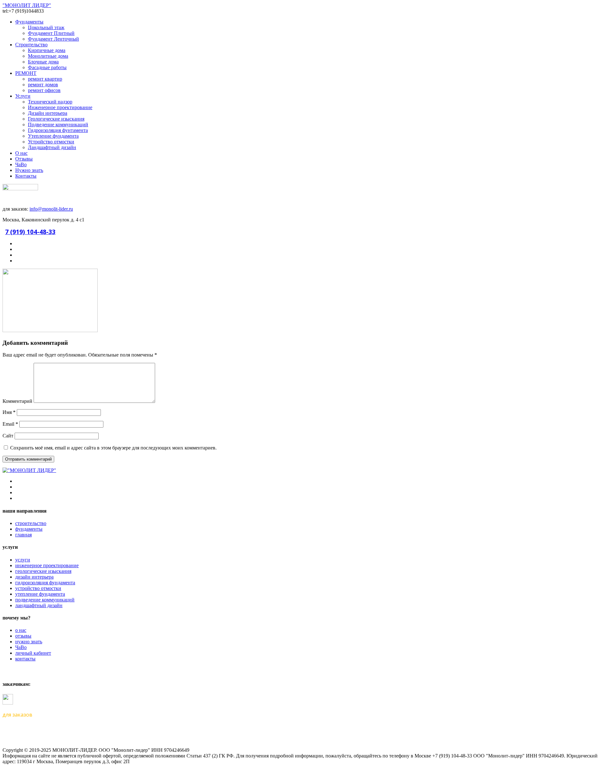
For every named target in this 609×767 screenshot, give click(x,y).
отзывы (23, 636)
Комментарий (17, 401)
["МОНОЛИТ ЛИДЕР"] (29, 470)
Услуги (22, 96)
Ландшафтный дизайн (52, 147)
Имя (9, 412)
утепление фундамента (40, 594)
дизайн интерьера (34, 577)
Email (10, 424)
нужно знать (28, 641)
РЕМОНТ (25, 73)
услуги (22, 559)
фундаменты (29, 529)
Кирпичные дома (46, 50)
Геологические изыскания (56, 118)
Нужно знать (29, 170)
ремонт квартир (45, 79)
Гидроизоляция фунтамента (58, 130)
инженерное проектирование (47, 565)
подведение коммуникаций (45, 599)
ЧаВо (21, 164)
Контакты (25, 176)
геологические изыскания (43, 571)
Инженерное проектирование (60, 107)
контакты (25, 658)
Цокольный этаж (46, 27)
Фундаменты (29, 21)
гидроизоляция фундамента (45, 582)
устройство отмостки (38, 588)
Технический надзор (50, 101)
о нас (20, 630)
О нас (21, 153)
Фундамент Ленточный (53, 39)
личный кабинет (33, 653)
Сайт (8, 435)
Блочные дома (43, 61)
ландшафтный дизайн (38, 605)
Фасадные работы (47, 67)
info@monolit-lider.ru (51, 209)
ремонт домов (43, 84)
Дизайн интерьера (47, 113)
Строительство (31, 44)
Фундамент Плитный (51, 33)
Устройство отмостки (51, 141)
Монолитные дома (48, 56)
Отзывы (24, 158)
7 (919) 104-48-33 (30, 232)
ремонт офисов (44, 90)
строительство (30, 523)
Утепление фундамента (53, 136)
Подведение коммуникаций (58, 124)
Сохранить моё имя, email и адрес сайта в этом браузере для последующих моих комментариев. (113, 447)
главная (23, 534)
